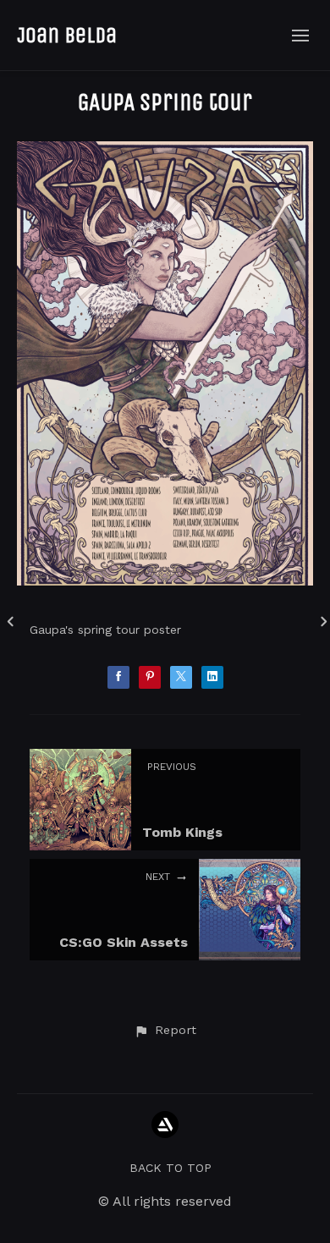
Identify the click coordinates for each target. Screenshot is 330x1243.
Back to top (170, 1167)
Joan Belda (67, 35)
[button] (165, 1030)
